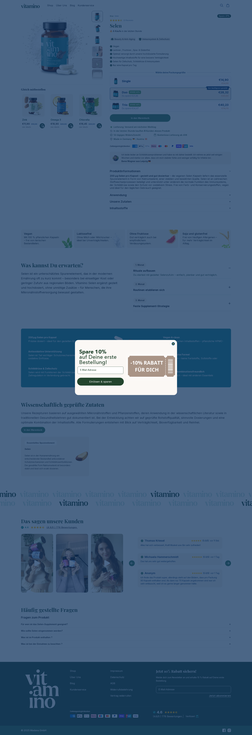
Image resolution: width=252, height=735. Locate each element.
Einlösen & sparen (100, 381)
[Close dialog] (173, 343)
